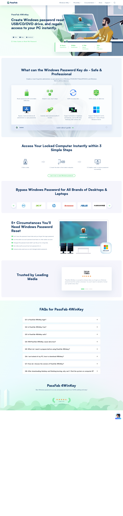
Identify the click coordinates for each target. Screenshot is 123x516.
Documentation (89, 3)
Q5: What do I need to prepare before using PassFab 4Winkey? (47, 349)
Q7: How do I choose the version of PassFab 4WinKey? (44, 364)
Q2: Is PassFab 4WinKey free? (35, 327)
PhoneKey (76, 3)
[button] (13, 205)
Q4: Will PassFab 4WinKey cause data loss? (40, 342)
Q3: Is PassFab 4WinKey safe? (36, 334)
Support (107, 3)
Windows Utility (64, 3)
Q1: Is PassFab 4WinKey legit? (35, 320)
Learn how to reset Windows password (61, 175)
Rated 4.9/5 (61, 401)
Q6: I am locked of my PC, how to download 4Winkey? (44, 356)
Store (100, 3)
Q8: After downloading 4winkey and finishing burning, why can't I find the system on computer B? (59, 371)
